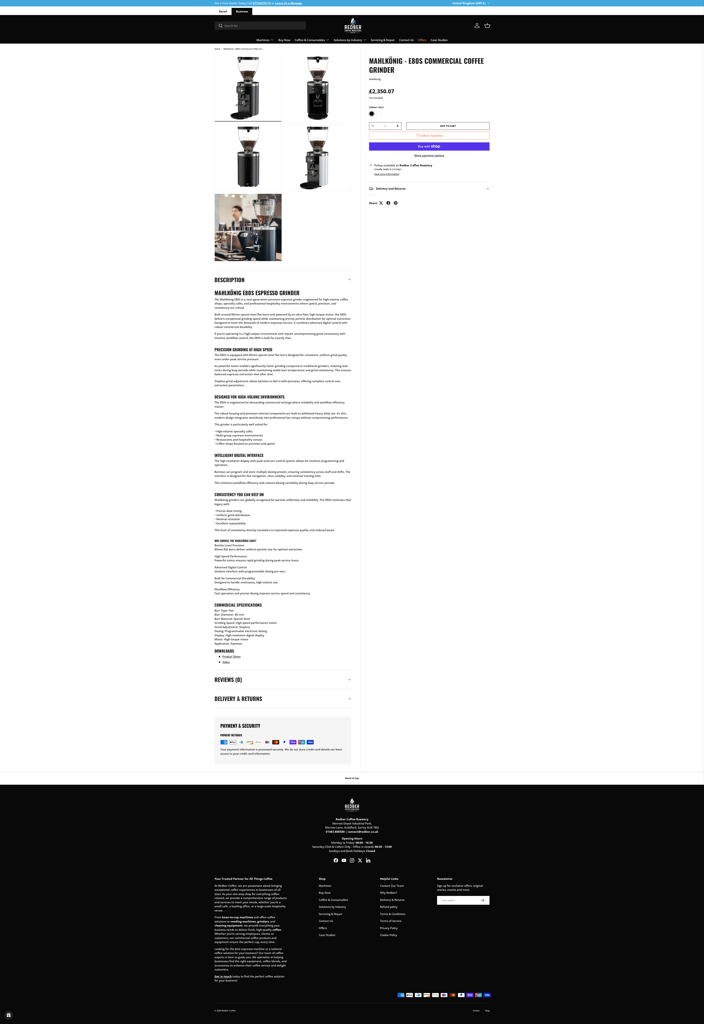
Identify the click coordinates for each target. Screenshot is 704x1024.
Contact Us (406, 40)
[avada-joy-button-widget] (8, 1015)
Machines (262, 40)
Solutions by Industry (348, 40)
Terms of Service (391, 921)
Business (242, 11)
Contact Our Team (392, 886)
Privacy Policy (389, 928)
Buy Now (284, 40)
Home (217, 49)
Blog (487, 1010)
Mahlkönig (375, 79)
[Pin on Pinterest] (395, 203)
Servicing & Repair (383, 40)
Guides (476, 1010)
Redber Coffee (228, 1010)
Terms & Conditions (392, 914)
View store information (386, 174)
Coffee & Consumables (310, 40)
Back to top (352, 778)
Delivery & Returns (392, 900)
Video (226, 662)
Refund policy (388, 907)
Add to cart (448, 125)
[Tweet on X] (381, 203)
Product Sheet (231, 656)
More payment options (429, 155)
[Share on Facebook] (388, 203)
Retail (223, 11)
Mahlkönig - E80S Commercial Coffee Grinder (244, 49)
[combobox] (260, 26)
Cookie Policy (388, 935)
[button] (487, 25)
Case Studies (439, 40)
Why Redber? (388, 892)
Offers (422, 40)
